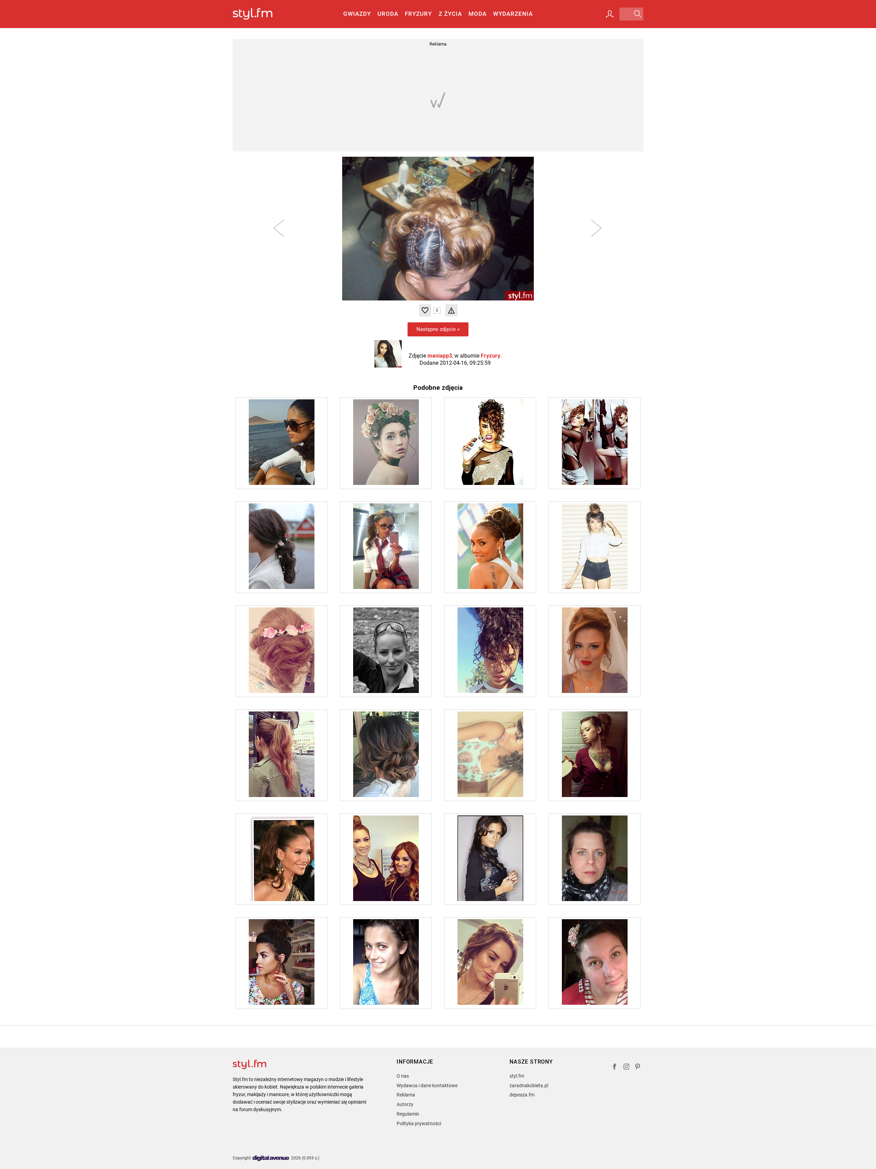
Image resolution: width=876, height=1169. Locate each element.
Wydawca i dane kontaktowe (427, 1085)
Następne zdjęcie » (438, 329)
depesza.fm (522, 1094)
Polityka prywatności (419, 1123)
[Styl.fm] (260, 14)
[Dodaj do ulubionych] (425, 310)
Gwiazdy (357, 13)
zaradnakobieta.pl (529, 1085)
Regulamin (408, 1114)
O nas (403, 1076)
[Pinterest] (638, 1067)
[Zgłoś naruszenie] (451, 310)
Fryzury (418, 13)
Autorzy (405, 1104)
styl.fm (517, 1076)
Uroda (387, 13)
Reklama (406, 1094)
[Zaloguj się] (610, 14)
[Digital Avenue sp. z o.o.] (271, 1158)
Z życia (450, 13)
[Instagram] (626, 1067)
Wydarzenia (513, 13)
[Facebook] (614, 1067)
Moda (477, 13)
